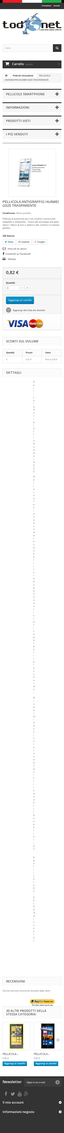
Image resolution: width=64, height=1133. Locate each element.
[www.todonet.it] (32, 24)
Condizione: (9, 213)
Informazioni (17, 107)
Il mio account (13, 1102)
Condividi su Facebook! (18, 254)
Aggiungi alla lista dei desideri (28, 310)
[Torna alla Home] (6, 76)
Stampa (12, 259)
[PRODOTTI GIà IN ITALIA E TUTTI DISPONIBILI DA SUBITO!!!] (32, 1)
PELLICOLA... (10, 1053)
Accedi (57, 6)
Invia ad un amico (17, 248)
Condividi (24, 242)
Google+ (41, 242)
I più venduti (17, 134)
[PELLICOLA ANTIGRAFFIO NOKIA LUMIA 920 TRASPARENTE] (16, 1036)
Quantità (10, 283)
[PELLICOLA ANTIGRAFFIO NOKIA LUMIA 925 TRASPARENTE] (48, 1036)
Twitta (10, 242)
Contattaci (46, 6)
